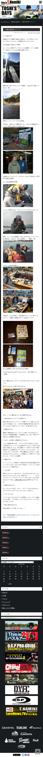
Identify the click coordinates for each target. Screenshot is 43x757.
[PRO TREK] (15, 735)
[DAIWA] (8, 729)
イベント (30, 32)
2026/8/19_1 (5, 532)
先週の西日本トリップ (13, 29)
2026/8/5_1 (5, 552)
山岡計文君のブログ (20, 480)
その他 (4, 595)
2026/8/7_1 (5, 547)
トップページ (5, 22)
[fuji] (35, 742)
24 (4, 579)
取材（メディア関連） (8, 608)
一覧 (40, 527)
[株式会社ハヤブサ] (35, 729)
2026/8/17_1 (5, 537)
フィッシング (36, 32)
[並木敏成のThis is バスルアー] (21, 641)
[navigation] (40, 2)
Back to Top (37, 751)
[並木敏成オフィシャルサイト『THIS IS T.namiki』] (14, 4)
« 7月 (9, 584)
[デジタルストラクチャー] (10, 742)
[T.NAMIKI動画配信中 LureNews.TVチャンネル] (21, 716)
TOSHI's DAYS (15, 22)
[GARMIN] (26, 735)
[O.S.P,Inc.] (21, 749)
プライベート (6, 605)
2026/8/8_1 (5, 542)
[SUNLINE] (21, 729)
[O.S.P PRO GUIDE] (21, 652)
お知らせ (4, 592)
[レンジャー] (24, 742)
